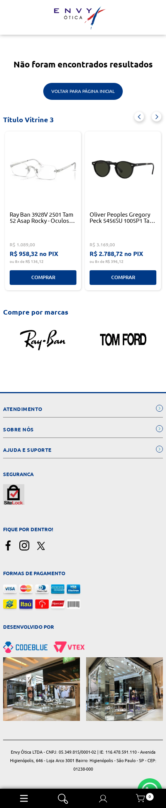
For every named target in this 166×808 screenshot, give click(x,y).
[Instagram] (24, 546)
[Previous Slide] (139, 116)
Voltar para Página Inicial (83, 91)
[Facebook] (8, 546)
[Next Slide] (156, 116)
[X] (41, 546)
